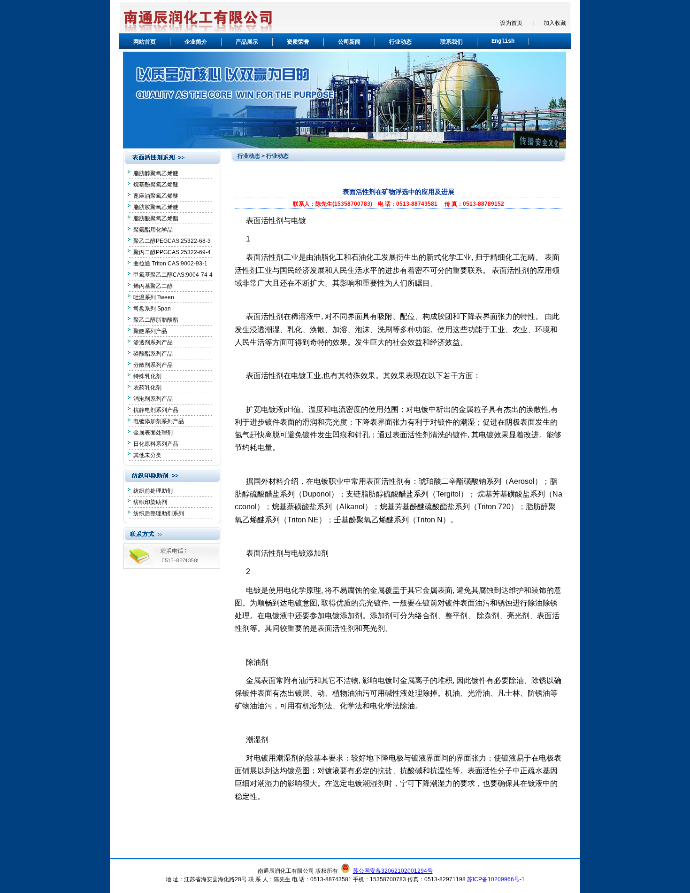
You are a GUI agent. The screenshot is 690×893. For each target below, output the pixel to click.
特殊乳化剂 (147, 376)
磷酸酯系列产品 (153, 353)
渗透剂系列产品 (153, 342)
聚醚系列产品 (150, 331)
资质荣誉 (298, 42)
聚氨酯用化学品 (153, 229)
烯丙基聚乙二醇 (153, 286)
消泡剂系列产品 (153, 399)
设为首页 (511, 23)
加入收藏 (555, 23)
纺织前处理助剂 (153, 491)
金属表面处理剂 (153, 432)
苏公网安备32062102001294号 (393, 871)
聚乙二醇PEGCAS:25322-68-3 (172, 241)
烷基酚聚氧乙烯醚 (155, 184)
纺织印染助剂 (150, 502)
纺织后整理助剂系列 (158, 513)
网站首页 (144, 42)
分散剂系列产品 (153, 365)
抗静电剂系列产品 (155, 410)
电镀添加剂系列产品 (158, 421)
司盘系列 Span (152, 308)
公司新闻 (349, 42)
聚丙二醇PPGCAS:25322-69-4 (172, 252)
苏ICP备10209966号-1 (496, 879)
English (502, 41)
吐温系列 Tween (153, 297)
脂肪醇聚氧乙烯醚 (155, 173)
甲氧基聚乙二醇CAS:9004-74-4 (173, 275)
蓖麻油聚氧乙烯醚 (155, 196)
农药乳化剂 (147, 387)
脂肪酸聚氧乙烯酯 (155, 218)
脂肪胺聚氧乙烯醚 (155, 207)
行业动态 (400, 42)
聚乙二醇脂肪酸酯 (155, 320)
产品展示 (247, 42)
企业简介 (195, 42)
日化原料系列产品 (155, 444)
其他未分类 (147, 455)
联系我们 (451, 42)
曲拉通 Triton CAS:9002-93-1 (170, 263)
